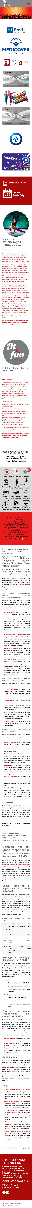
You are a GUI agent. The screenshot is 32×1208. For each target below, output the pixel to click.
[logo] (13, 3)
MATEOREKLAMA (17, 1203)
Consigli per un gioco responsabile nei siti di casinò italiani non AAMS (14, 835)
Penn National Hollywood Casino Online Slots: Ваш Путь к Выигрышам (15, 551)
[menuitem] (27, 3)
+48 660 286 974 (16, 1175)
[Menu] (27, 3)
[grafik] (16, 193)
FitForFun (24, 556)
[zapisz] (16, 183)
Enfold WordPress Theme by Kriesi (10, 1205)
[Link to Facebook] (28, 1202)
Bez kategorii (15, 556)
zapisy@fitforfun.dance (15, 1177)
